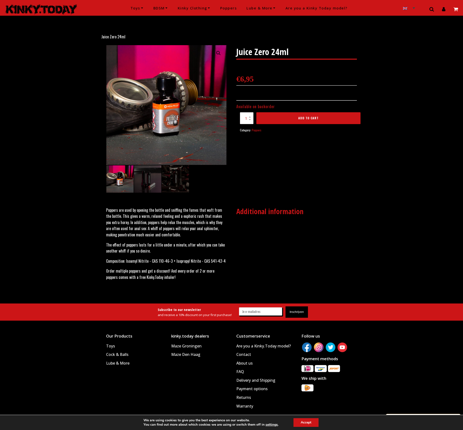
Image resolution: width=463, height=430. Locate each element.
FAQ (240, 371)
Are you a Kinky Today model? (316, 8)
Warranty (244, 406)
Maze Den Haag (185, 354)
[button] (218, 53)
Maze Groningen (186, 346)
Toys (135, 8)
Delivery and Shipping (255, 380)
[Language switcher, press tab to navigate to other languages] (409, 8)
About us (244, 363)
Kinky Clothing (192, 8)
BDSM (159, 8)
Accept (306, 422)
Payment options (252, 388)
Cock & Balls (117, 354)
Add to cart (308, 118)
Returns (243, 397)
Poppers (228, 8)
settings (272, 425)
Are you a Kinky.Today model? (263, 346)
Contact (243, 354)
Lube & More (259, 8)
